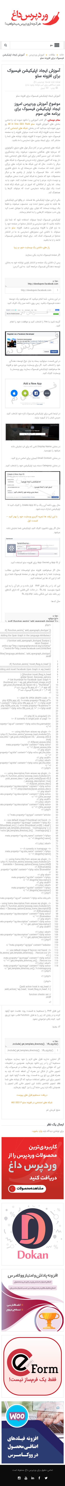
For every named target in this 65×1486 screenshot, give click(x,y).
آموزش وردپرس (35, 104)
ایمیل (43, 88)
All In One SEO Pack (19, 124)
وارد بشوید (37, 1131)
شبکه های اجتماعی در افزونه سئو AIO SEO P (32, 1102)
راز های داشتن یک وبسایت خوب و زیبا (32, 247)
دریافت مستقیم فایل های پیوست (32, 1095)
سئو (33, 124)
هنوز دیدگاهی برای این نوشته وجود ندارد (42, 85)
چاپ (53, 88)
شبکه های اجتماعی (19, 128)
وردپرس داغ (39, 82)
